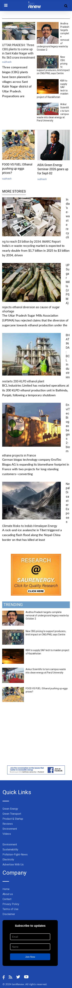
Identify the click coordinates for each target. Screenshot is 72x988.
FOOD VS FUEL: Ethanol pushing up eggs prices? (17, 168)
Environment (10, 828)
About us (8, 894)
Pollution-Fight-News (15, 854)
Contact (7, 899)
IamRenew (18, 984)
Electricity (8, 859)
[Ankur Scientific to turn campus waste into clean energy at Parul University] (13, 669)
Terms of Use (10, 909)
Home (6, 889)
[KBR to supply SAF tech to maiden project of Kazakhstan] (13, 650)
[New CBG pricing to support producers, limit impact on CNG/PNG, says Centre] (13, 631)
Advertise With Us (13, 864)
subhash (7, 62)
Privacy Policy (11, 904)
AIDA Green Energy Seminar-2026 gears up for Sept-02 (52, 169)
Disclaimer (9, 914)
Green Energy (10, 808)
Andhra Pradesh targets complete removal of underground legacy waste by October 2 (47, 615)
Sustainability (10, 849)
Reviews (8, 823)
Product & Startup (13, 818)
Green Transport (12, 813)
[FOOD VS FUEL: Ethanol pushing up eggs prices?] (13, 688)
